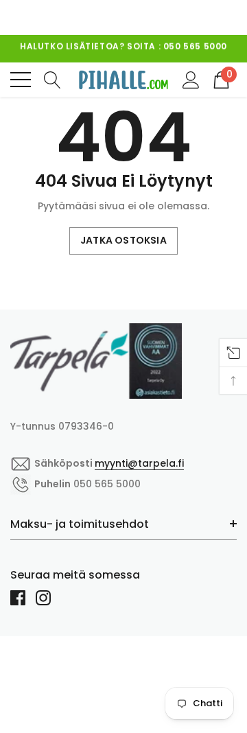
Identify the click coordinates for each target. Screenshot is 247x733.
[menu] (20, 79)
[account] (191, 79)
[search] (52, 79)
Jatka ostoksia (123, 240)
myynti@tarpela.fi (159, 56)
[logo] (123, 80)
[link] (96, 361)
